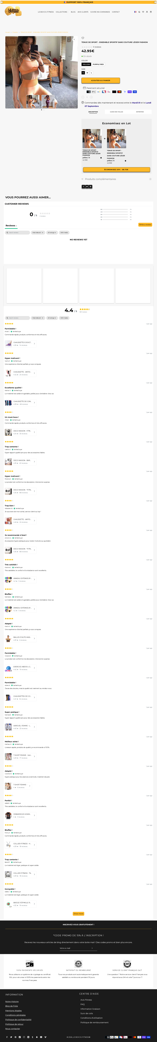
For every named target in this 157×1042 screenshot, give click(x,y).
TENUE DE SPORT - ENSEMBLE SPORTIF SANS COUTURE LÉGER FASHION (116, 154)
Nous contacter (12, 1029)
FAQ (83, 1004)
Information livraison (90, 1009)
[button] (2, 2)
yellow (86, 64)
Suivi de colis (87, 1013)
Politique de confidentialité (18, 1019)
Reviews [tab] (11, 225)
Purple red (98, 64)
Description (93, 112)
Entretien (140, 112)
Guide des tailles (116, 112)
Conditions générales (15, 1015)
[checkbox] (64, 233)
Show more (78, 914)
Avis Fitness (86, 1000)
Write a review (145, 225)
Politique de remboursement (95, 1022)
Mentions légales (13, 1011)
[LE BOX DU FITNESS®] (13, 12)
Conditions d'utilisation (92, 1018)
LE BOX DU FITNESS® (81, 1037)
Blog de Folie (11, 1006)
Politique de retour (14, 1024)
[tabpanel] (78, 247)
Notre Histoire (12, 1001)
